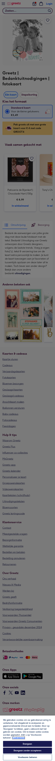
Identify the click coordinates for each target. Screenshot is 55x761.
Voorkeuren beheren (27, 757)
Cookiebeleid (19, 738)
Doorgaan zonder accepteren (27, 750)
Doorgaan (27, 744)
